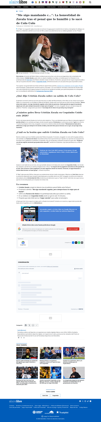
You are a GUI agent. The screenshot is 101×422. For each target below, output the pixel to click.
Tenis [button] (32, 7)
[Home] (18, 2)
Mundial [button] (25, 7)
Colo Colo (29, 80)
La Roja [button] (12, 7)
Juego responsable (27, 407)
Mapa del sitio (74, 407)
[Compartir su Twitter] (29, 325)
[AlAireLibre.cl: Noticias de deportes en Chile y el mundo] (15, 401)
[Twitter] (21, 337)
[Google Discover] (90, 401)
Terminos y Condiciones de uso (24, 405)
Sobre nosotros (74, 405)
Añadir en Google (73, 229)
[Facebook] (18, 337)
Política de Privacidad (40, 407)
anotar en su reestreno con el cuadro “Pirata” (70, 86)
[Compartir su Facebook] (25, 325)
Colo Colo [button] (45, 395)
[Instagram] (24, 337)
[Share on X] (76, 242)
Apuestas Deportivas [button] (76, 7)
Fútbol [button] (19, 7)
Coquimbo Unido (41, 81)
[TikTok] (88, 401)
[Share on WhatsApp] (79, 242)
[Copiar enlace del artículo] (36, 325)
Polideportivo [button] (40, 7)
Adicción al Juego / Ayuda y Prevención (57, 407)
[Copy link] (82, 242)
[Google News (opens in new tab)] (23, 243)
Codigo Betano (83, 407)
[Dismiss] (82, 229)
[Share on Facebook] (73, 242)
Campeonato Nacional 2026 (44, 91)
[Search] (90, 2)
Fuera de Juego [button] (51, 7)
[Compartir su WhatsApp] (33, 325)
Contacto (11, 405)
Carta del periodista (14, 407)
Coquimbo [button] (55, 395)
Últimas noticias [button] (63, 7)
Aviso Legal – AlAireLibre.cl (42, 405)
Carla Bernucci (21, 330)
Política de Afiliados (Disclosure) (60, 405)
